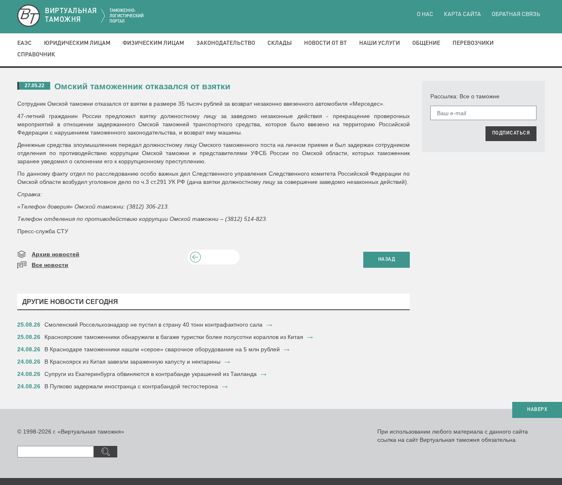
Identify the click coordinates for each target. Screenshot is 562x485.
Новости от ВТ (325, 43)
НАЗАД (386, 259)
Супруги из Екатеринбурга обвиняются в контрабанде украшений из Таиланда (150, 374)
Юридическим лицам (77, 43)
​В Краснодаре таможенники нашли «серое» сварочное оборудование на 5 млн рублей (162, 349)
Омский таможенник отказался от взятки (142, 86)
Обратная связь (516, 14)
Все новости (50, 265)
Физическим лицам (153, 43)
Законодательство (225, 43)
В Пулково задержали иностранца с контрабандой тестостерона (131, 386)
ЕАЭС (24, 43)
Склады (279, 43)
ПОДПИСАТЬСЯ (511, 133)
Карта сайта (462, 14)
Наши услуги (379, 43)
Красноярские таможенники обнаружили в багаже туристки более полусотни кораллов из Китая (173, 337)
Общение (426, 43)
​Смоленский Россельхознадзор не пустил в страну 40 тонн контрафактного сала (153, 324)
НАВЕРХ (537, 409)
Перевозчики (473, 43)
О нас (425, 14)
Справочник (36, 55)
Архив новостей (55, 254)
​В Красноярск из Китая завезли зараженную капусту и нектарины (132, 361)
